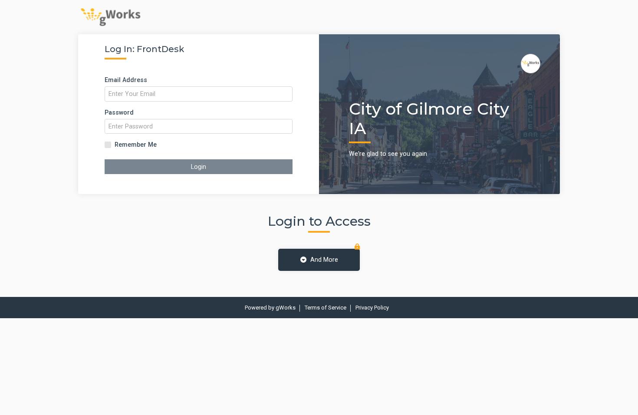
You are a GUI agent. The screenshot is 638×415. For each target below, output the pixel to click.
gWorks (286, 307)
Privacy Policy (372, 307)
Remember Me (136, 144)
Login (198, 166)
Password (119, 112)
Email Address (126, 79)
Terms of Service (325, 307)
